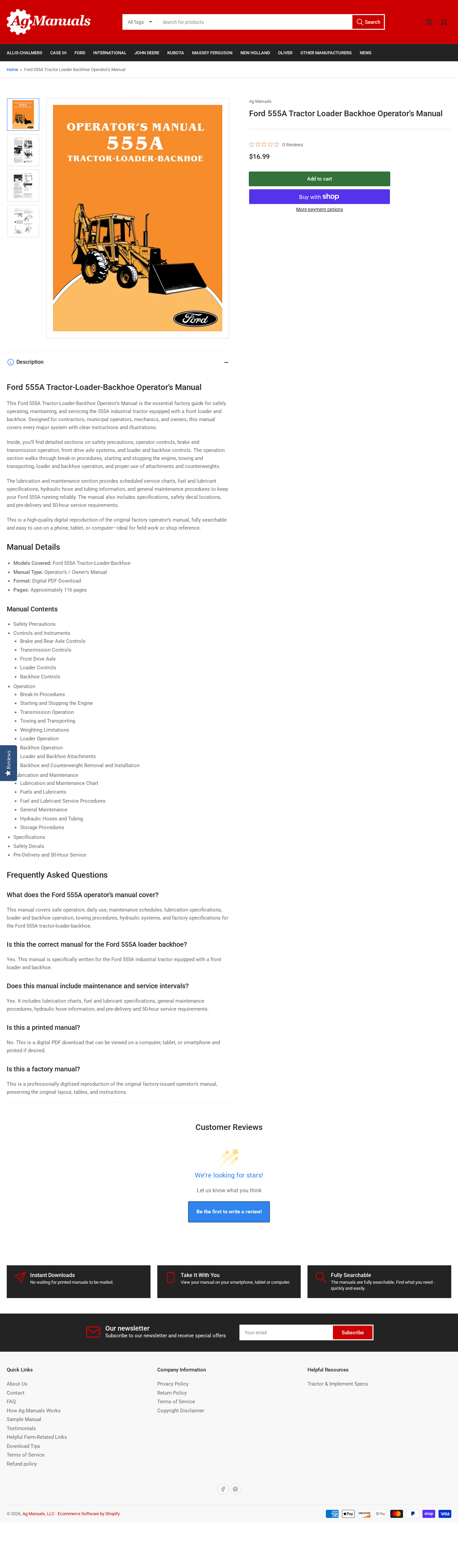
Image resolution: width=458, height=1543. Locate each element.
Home (12, 69)
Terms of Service (26, 1455)
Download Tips (23, 1446)
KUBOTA (175, 52)
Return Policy (172, 1393)
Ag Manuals (260, 101)
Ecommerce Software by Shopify (89, 1513)
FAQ (11, 1402)
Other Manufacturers (326, 52)
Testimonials (21, 1428)
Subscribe (353, 1333)
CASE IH (58, 52)
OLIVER (285, 52)
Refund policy (22, 1464)
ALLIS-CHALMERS (24, 52)
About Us (17, 1384)
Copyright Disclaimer (180, 1411)
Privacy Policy (172, 1384)
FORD (79, 52)
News (365, 52)
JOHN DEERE (146, 52)
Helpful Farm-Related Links (37, 1437)
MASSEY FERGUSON (212, 52)
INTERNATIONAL (109, 52)
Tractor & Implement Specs (337, 1384)
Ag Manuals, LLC (38, 1513)
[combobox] (271, 22)
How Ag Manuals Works (34, 1411)
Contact (15, 1393)
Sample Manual (24, 1419)
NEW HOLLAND (255, 52)
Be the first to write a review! (229, 1212)
